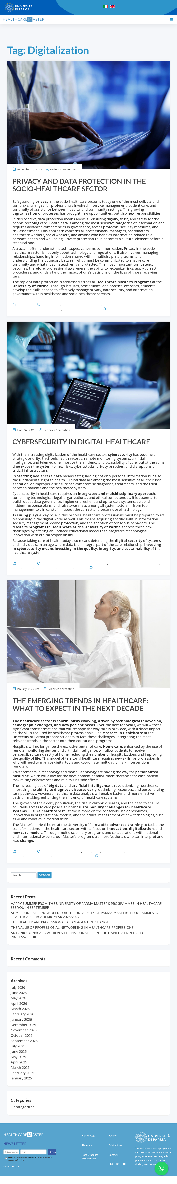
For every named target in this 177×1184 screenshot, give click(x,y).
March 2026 (20, 1008)
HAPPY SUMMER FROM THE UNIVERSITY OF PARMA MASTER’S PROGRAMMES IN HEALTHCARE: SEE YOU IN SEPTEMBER (86, 905)
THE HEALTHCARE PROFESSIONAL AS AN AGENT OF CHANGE (60, 922)
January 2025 (21, 1078)
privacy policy (33, 1157)
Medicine (155, 305)
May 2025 (18, 1056)
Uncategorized (25, 305)
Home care (132, 851)
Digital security (72, 563)
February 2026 (22, 1014)
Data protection (50, 305)
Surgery (56, 309)
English (82, 305)
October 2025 (21, 1035)
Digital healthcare (51, 563)
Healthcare (94, 305)
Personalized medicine (37, 856)
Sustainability (65, 568)
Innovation (132, 305)
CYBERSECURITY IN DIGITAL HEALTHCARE (81, 442)
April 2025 (19, 1062)
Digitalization (69, 305)
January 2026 (21, 1019)
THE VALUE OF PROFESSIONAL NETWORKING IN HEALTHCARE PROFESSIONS (72, 927)
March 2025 (20, 1067)
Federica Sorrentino (63, 169)
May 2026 (18, 998)
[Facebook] (111, 1164)
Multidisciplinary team (25, 309)
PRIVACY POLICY (11, 1166)
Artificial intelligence (53, 851)
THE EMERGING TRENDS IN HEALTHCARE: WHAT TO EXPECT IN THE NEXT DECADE (80, 704)
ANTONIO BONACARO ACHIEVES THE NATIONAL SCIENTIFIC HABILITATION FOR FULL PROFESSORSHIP (79, 934)
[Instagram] (117, 1164)
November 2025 (23, 1030)
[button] (171, 19)
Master (144, 305)
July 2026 (18, 987)
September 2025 (24, 1040)
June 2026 (19, 992)
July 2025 (18, 1046)
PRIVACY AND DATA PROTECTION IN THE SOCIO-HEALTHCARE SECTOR (79, 185)
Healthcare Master (113, 305)
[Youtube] (124, 1164)
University (69, 309)
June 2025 (19, 1051)
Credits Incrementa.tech (88, 1180)
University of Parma (88, 309)
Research (45, 309)
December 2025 (23, 1024)
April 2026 (19, 1003)
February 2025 (22, 1072)
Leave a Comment (117, 309)
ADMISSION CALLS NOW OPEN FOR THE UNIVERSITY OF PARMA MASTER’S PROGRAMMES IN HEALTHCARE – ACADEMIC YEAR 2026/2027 (84, 914)
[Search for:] (24, 875)
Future (96, 851)
